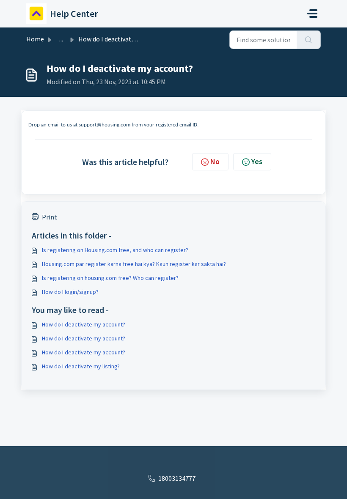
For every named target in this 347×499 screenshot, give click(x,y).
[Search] (309, 39)
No (215, 161)
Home (35, 39)
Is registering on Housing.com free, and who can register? (115, 250)
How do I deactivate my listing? (81, 366)
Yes (256, 161)
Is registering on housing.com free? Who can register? (110, 278)
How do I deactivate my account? (83, 324)
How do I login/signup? (70, 292)
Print (49, 217)
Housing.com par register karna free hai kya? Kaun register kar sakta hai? (134, 264)
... (61, 39)
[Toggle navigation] (312, 13)
